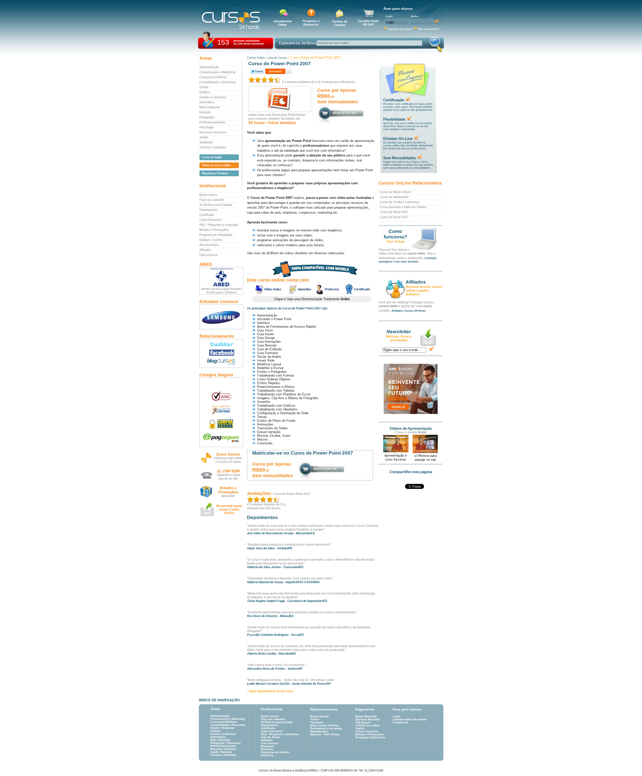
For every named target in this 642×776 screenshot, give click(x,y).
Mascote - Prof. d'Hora (325, 734)
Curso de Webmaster (394, 197)
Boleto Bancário (366, 716)
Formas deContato (339, 23)
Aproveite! (228, 496)
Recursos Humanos (212, 132)
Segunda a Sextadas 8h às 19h (228, 476)
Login (396, 716)
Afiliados (205, 250)
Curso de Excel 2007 (394, 217)
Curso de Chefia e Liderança (399, 202)
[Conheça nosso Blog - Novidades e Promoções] (221, 362)
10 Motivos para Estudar (215, 205)
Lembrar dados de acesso (409, 719)
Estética (204, 92)
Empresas (267, 746)
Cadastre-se (400, 722)
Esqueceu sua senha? (400, 29)
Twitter (314, 719)
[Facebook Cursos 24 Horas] (221, 352)
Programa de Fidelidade (215, 235)
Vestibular (206, 142)
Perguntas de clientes (275, 752)
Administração (209, 67)
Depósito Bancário (367, 719)
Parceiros (267, 749)
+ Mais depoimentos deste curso (270, 691)
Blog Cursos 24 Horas (324, 725)
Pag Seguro (363, 722)
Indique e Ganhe (210, 240)
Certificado (206, 215)
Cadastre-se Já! (292, 43)
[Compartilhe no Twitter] (256, 71)
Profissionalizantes (212, 122)
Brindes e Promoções (214, 230)
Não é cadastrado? (429, 29)
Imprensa (267, 755)
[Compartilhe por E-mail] (289, 71)
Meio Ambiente (209, 107)
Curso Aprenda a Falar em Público (403, 207)
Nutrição (205, 112)
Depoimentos (208, 210)
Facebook (316, 722)
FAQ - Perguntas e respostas (218, 225)
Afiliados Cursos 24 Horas (408, 310)
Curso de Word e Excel (395, 192)
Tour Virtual (395, 241)
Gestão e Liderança (212, 97)
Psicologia (206, 127)
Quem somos (208, 195)
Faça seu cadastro (211, 200)
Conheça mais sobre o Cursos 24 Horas (228, 460)
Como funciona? (210, 220)
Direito (203, 87)
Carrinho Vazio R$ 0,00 (368, 22)
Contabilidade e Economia (217, 82)
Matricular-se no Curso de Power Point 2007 (302, 453)
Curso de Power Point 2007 (291, 494)
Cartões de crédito (367, 725)
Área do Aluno (209, 245)
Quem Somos (228, 454)
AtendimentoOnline (282, 23)
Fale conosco (208, 255)
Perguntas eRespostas (311, 22)
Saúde (203, 137)
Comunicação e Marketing (217, 72)
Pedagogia (206, 117)
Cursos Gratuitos (366, 731)
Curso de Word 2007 (394, 212)
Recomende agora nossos (229, 509)
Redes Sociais (319, 716)
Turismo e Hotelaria (212, 147)
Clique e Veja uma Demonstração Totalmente (312, 299)
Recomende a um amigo (326, 728)
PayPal (359, 728)
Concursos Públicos (213, 77)
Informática (206, 102)
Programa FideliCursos (370, 737)
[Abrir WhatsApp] (629, 763)
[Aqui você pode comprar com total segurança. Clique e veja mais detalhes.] (221, 423)
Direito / (215, 727)
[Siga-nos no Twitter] (221, 343)
